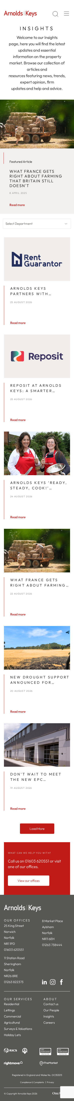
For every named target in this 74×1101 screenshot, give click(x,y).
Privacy (50, 1082)
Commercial (12, 1016)
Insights (48, 1016)
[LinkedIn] (44, 982)
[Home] (37, 908)
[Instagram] (52, 982)
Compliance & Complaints (32, 1082)
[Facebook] (61, 982)
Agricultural (12, 1022)
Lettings (9, 1010)
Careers (49, 1022)
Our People (51, 1010)
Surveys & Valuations (18, 1029)
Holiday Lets (12, 1035)
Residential (11, 1004)
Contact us (50, 1004)
